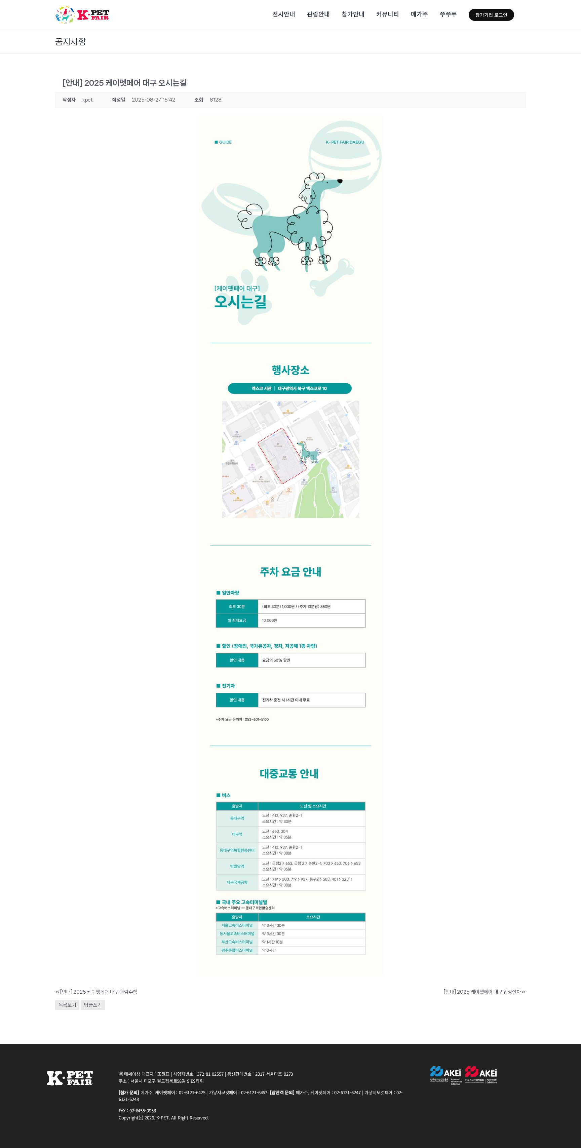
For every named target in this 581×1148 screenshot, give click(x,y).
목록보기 (67, 1005)
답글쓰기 (93, 1005)
